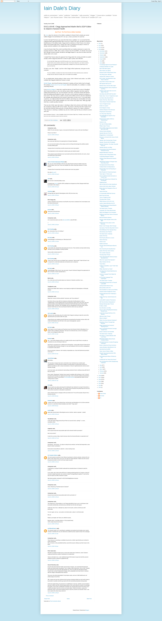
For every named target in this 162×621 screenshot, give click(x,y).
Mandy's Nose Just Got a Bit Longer (108, 85)
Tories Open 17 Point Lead (106, 174)
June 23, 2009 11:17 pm (53, 273)
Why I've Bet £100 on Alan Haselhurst (108, 184)
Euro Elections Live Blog (105, 308)
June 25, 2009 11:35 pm (53, 592)
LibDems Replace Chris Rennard (107, 109)
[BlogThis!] (65, 120)
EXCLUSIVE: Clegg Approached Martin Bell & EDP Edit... (109, 128)
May (101, 365)
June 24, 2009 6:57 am (53, 380)
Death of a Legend (104, 105)
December (102, 51)
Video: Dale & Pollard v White (106, 351)
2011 (100, 45)
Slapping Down (103, 182)
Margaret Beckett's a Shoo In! (106, 152)
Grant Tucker (103, 393)
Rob (49, 385)
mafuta (49, 410)
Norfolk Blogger (47, 83)
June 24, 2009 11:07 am (53, 438)
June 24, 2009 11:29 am (53, 480)
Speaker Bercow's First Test (106, 133)
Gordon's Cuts (103, 122)
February (102, 371)
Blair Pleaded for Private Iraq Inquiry (108, 172)
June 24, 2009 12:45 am (53, 308)
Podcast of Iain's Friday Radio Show (108, 72)
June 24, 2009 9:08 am (53, 396)
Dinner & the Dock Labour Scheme (108, 186)
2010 (100, 47)
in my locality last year (69, 377)
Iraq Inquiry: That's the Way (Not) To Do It (109, 228)
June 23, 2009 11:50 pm (53, 282)
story (47, 35)
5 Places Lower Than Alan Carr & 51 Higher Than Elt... (108, 91)
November (102, 53)
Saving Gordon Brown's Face (106, 285)
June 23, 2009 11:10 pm (53, 241)
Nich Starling (51, 229)
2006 (100, 379)
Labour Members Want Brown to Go (108, 347)
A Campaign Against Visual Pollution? (108, 64)
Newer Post (47, 598)
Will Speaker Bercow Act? (105, 83)
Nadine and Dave (104, 243)
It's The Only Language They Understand (106, 278)
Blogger (87, 610)
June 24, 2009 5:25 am (53, 353)
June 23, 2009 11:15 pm (53, 254)
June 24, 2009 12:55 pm (53, 523)
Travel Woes (102, 263)
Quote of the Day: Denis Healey (107, 250)
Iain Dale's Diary (62, 8)
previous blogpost (51, 89)
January (102, 373)
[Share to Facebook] (68, 120)
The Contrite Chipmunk (105, 252)
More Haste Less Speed (105, 70)
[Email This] (63, 120)
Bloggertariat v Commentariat (106, 135)
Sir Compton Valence (53, 455)
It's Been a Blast (103, 305)
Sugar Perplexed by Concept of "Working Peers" (107, 326)
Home (68, 598)
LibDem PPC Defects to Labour (107, 76)
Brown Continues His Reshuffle (107, 331)
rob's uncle (50, 313)
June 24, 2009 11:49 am (53, 497)
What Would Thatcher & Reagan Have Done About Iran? (108, 162)
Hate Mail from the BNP (105, 349)
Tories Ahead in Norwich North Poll (108, 101)
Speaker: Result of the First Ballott (107, 142)
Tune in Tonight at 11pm (105, 103)
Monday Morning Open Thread (107, 304)
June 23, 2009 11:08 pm (53, 233)
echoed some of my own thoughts (58, 84)
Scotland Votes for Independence (107, 166)
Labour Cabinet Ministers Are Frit (107, 203)
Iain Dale (50, 237)
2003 (100, 385)
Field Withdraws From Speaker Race (108, 229)
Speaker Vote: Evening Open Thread (108, 140)
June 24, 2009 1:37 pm (53, 533)
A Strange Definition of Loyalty (106, 66)
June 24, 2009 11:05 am (53, 424)
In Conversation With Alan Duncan (107, 193)
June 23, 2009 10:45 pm (53, 134)
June (101, 63)
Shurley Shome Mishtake (105, 131)
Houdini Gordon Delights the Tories (108, 291)
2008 (100, 375)
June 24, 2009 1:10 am (53, 334)
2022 (100, 43)
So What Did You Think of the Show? (108, 359)
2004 (100, 383)
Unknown (50, 400)
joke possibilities (66, 220)
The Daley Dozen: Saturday (106, 233)
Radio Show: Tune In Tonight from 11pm (109, 96)
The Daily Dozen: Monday (105, 74)
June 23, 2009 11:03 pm (53, 224)
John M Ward (51, 358)
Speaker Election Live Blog (106, 147)
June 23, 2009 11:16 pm (53, 263)
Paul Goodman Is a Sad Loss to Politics (109, 289)
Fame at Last (102, 241)
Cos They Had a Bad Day (105, 113)
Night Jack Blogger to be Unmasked (108, 212)
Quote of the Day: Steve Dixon (106, 100)
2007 (100, 377)
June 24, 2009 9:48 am (53, 405)
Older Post (89, 598)
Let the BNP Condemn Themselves (108, 300)
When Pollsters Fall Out (105, 262)
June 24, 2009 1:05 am (53, 322)
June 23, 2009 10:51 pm (53, 174)
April (101, 367)
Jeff (49, 178)
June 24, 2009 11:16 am (53, 450)
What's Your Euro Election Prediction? (108, 320)
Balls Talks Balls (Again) (105, 68)
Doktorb (50, 338)
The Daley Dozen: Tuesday (106, 208)
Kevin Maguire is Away (105, 107)
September (102, 57)
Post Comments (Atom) (55, 601)
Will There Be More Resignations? (107, 302)
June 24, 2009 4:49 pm (53, 546)
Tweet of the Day (103, 191)
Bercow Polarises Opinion (105, 217)
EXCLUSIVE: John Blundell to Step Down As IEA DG (108, 79)
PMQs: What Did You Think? (106, 269)
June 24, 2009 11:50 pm (53, 560)
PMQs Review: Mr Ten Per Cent (107, 201)
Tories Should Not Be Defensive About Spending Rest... (108, 257)
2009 (100, 49)
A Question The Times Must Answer (108, 210)
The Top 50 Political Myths (106, 124)
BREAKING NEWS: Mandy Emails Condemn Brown (107, 339)
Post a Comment (50, 595)
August (101, 59)
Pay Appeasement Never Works (107, 164)
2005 (100, 381)
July (101, 61)
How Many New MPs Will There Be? (108, 94)
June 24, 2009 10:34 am (53, 414)
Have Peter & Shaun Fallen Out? (107, 81)
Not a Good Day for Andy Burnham (107, 248)
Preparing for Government (105, 111)
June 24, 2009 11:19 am (53, 462)
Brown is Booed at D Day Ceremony (108, 345)
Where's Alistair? (103, 318)
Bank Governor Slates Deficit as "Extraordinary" (107, 119)
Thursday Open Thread (105, 199)
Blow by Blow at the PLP (105, 287)
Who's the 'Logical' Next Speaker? (107, 260)
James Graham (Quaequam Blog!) (56, 161)
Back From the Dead (104, 195)
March (101, 369)
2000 (100, 387)
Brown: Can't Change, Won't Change (108, 225)
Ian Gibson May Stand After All (106, 98)
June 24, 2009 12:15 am (53, 291)
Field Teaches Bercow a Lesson (107, 237)
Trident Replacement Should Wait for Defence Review (108, 206)
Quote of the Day (103, 235)
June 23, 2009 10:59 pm (53, 195)
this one (54, 172)
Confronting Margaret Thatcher (107, 156)
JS (100, 398)
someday (50, 191)
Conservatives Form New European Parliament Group (108, 150)
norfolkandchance (52, 528)
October (102, 55)
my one (56, 183)
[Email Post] (61, 120)
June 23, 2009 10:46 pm (53, 157)
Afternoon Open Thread (105, 316)
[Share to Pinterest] (70, 120)
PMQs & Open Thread (105, 126)
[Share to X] (67, 120)
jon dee (49, 209)
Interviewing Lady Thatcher (106, 231)
